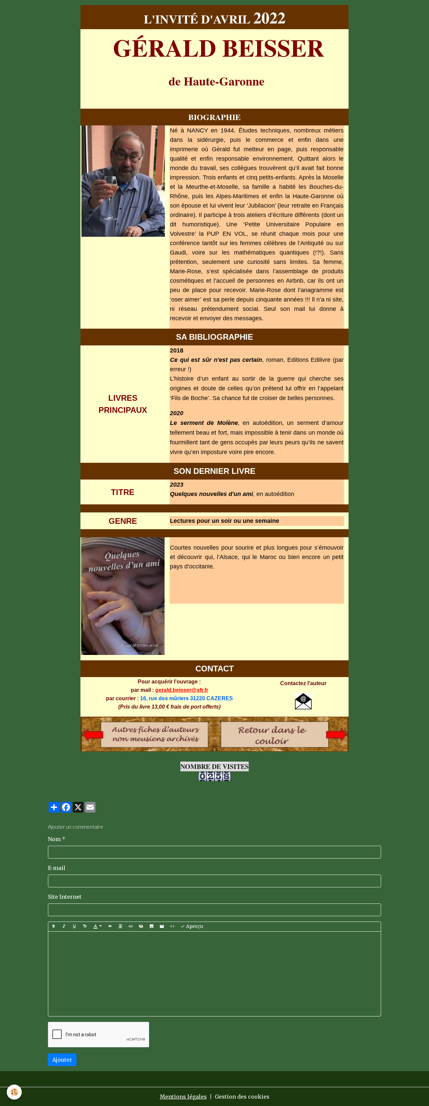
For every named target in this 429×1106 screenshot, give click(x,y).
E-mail (56, 868)
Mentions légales (183, 1096)
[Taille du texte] (84, 926)
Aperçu (194, 926)
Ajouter (62, 1059)
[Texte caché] (141, 926)
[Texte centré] (120, 926)
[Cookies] (14, 1092)
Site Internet (64, 896)
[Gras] (53, 926)
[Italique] (64, 926)
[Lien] (130, 926)
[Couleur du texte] (97, 926)
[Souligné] (74, 926)
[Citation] (110, 926)
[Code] (172, 926)
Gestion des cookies (242, 1096)
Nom (54, 839)
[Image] (151, 926)
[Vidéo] (162, 926)
